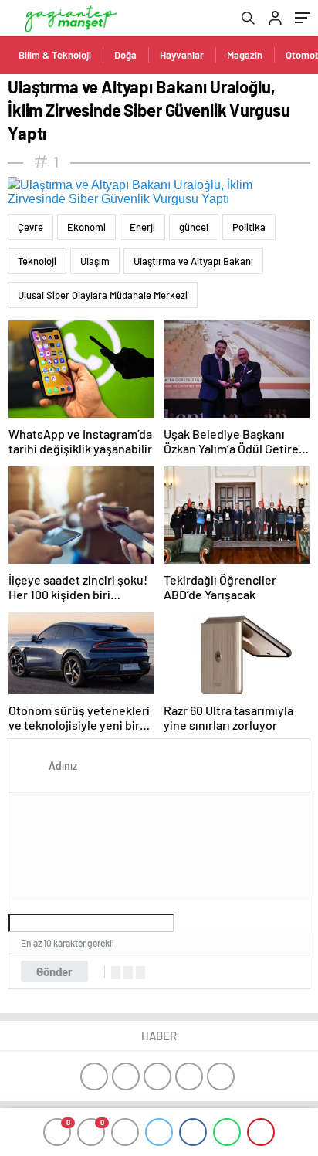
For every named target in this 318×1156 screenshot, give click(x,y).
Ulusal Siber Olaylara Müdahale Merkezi (103, 295)
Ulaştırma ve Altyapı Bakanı (193, 261)
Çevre (30, 227)
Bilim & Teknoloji (55, 55)
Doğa (125, 55)
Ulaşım (95, 261)
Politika (249, 227)
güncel (193, 227)
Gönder (54, 971)
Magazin (244, 55)
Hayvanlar (182, 55)
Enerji (142, 227)
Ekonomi (86, 227)
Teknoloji (37, 261)
